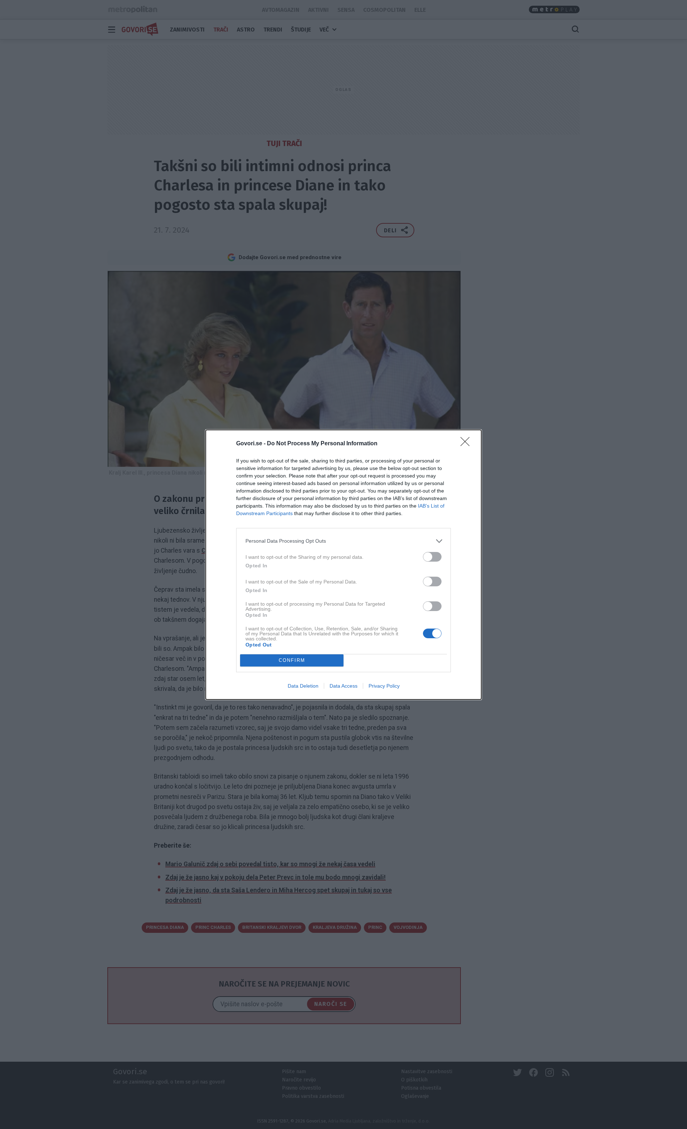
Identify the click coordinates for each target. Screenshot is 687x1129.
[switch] (432, 557)
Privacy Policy (384, 686)
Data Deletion (303, 686)
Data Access (343, 686)
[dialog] (343, 564)
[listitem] (343, 541)
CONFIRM (292, 660)
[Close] (467, 444)
